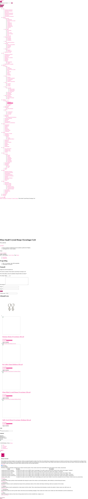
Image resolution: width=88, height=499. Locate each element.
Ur (5, 110)
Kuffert (6, 126)
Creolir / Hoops (10, 103)
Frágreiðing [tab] (4, 257)
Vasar (8, 167)
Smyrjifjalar (9, 160)
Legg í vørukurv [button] (9, 340)
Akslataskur (7, 124)
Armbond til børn (10, 188)
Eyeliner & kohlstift (11, 78)
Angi (3, 8)
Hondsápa (9, 38)
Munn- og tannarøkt (11, 44)
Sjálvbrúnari (9, 51)
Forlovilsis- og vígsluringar (10, 122)
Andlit (6, 66)
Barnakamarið (7, 190)
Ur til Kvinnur (10, 111)
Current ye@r (3, 293)
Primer (8, 67)
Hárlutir (6, 60)
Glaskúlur (9, 157)
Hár (3, 53)
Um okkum (4, 446)
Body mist (7, 11)
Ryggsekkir (7, 129)
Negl (6, 86)
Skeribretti (9, 159)
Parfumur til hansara (8, 10)
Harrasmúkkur (7, 121)
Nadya (11, 443)
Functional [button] (3, 478)
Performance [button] (3, 481)
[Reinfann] (2, 4)
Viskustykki (9, 161)
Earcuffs (8, 105)
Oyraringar (7, 100)
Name (1, 286)
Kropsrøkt (7, 29)
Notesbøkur (9, 158)
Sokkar (6, 145)
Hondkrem (9, 40)
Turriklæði (7, 134)
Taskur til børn (7, 130)
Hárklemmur (9, 61)
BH (8, 136)
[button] (3, 252)
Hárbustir (6, 59)
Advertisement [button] (4, 488)
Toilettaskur (9, 96)
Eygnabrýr (9, 80)
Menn (3, 170)
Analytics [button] (3, 484)
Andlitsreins (9, 22)
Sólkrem (8, 49)
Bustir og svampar (10, 97)
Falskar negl (9, 92)
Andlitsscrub (9, 24)
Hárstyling (7, 56)
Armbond (6, 107)
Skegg (6, 180)
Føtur (6, 41)
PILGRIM (4, 339)
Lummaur (7, 115)
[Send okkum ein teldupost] (0, 0)
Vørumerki (4, 194)
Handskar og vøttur (8, 133)
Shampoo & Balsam (8, 177)
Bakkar (8, 156)
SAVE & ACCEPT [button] (5, 495)
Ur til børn (9, 113)
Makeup (4, 65)
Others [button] (2, 491)
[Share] (2, 497)
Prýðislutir (7, 164)
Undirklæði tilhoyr (10, 138)
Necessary (5, 465)
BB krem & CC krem (11, 20)
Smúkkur (4, 99)
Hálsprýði (7, 116)
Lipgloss (8, 84)
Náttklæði (7, 141)
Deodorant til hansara (9, 14)
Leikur (6, 193)
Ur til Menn (9, 112)
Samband (4, 447)
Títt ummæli (2, 284)
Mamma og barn (8, 52)
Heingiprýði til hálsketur (11, 117)
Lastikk (8, 62)
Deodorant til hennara (9, 13)
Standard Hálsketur (8, 118)
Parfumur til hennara (9, 9)
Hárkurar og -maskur (9, 57)
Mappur (6, 128)
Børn (3, 181)
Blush (8, 72)
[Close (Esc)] (4, 497)
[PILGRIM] (5, 243)
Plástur (8, 47)
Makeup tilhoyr (8, 95)
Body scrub (9, 32)
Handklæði (7, 163)
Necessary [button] (3, 464)
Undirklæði (7, 135)
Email (1, 288)
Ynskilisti (4, 195)
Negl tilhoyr (12, 91)
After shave (7, 15)
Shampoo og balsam (8, 54)
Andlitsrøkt (7, 18)
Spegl (8, 98)
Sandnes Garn (7, 149)
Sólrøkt (6, 48)
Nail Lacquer (12, 88)
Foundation (9, 68)
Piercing (6, 120)
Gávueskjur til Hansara (9, 175)
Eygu (6, 75)
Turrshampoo (7, 55)
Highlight (9, 74)
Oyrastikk (9, 101)
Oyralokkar (9, 104)
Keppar (6, 143)
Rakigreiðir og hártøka (9, 64)
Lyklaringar (7, 131)
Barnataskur (7, 189)
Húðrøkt (4, 17)
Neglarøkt (9, 39)
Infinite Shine (12, 90)
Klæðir (3, 132)
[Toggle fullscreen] (1, 497)
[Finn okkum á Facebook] (1, 0)
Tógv (3, 147)
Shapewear (7, 139)
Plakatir (8, 155)
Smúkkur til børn (8, 184)
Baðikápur (7, 144)
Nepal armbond (10, 108)
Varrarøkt (9, 27)
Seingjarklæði (7, 162)
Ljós (5, 169)
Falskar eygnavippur (11, 81)
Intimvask (9, 35)
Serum (8, 21)
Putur (8, 70)
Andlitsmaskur (10, 26)
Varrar (6, 82)
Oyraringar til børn (10, 187)
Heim (3, 152)
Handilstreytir (5, 448)
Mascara (8, 77)
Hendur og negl (8, 36)
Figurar (8, 165)
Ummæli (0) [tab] (4, 258)
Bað (8, 31)
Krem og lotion (10, 33)
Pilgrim (17, 255)
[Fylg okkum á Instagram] (3, 0)
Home (1, 198)
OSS (3, 445)
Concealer (9, 71)
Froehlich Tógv (8, 150)
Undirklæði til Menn (9, 174)
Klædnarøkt (7, 146)
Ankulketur (7, 119)
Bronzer (8, 73)
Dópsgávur (7, 182)
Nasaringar (7, 106)
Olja (8, 28)
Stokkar (6, 151)
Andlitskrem (9, 19)
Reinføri (6, 43)
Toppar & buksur (8, 142)
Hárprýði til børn (8, 183)
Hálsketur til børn (10, 186)
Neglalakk (9, 87)
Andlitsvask (9, 23)
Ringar (6, 109)
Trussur (8, 137)
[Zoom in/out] (0, 497)
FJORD (6, 154)
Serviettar (9, 46)
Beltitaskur (7, 125)
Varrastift (9, 83)
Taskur (3, 123)
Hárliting (6, 58)
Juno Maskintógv (8, 148)
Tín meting (2, 275)
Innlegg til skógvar (10, 42)
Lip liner (8, 85)
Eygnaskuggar (10, 79)
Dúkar (6, 168)
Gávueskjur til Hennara (9, 16)
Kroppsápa (9, 30)
